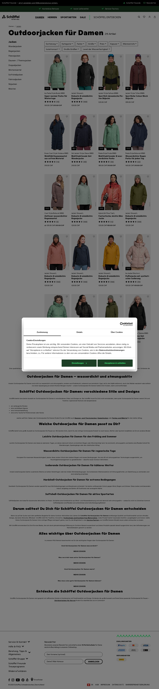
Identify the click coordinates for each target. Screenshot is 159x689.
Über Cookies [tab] (117, 332)
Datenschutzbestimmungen (112, 350)
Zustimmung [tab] (42, 332)
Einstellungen (78, 363)
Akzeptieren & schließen (115, 363)
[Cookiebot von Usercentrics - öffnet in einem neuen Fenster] (122, 324)
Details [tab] (80, 332)
